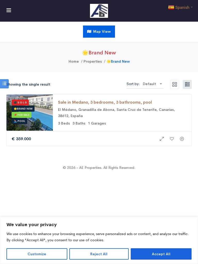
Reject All (99, 254)
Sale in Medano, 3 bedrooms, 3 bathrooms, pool (105, 102)
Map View (101, 31)
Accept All (161, 254)
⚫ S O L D (20, 102)
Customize (37, 254)
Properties (93, 61)
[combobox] (152, 83)
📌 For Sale (21, 115)
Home (74, 61)
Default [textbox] (149, 83)
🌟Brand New (23, 108)
